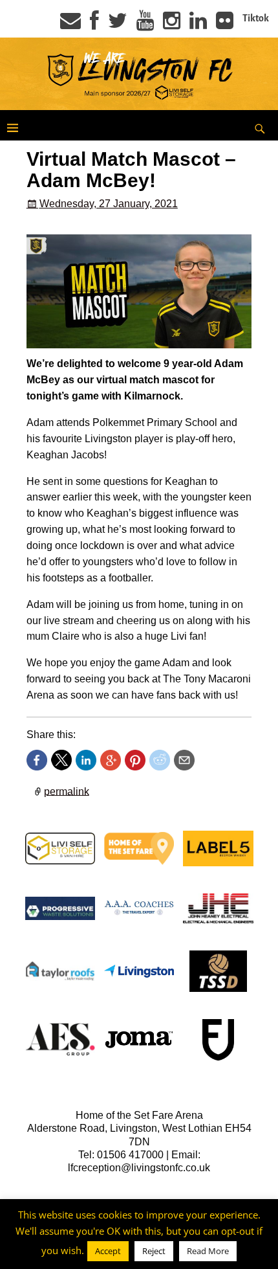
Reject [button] (154, 1251)
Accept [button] (108, 1251)
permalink (66, 790)
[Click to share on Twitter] (61, 760)
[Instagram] (171, 24)
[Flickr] (224, 24)
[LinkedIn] (198, 24)
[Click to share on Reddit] (159, 760)
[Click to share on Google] (110, 760)
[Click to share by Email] (184, 760)
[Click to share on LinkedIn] (86, 760)
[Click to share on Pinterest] (135, 760)
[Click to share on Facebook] (37, 760)
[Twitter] (117, 24)
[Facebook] (94, 24)
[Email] (70, 24)
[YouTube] (145, 24)
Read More (208, 1251)
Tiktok (255, 18)
